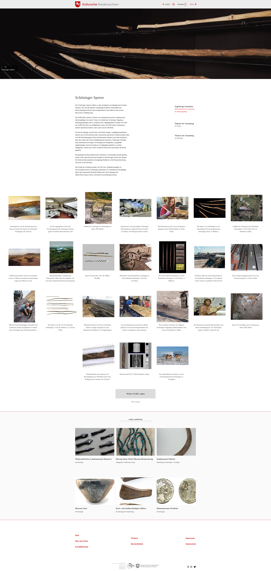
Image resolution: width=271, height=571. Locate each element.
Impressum (190, 538)
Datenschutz (191, 544)
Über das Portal (81, 541)
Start (77, 535)
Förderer (134, 538)
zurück (167, 4)
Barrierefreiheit (137, 544)
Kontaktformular (81, 547)
